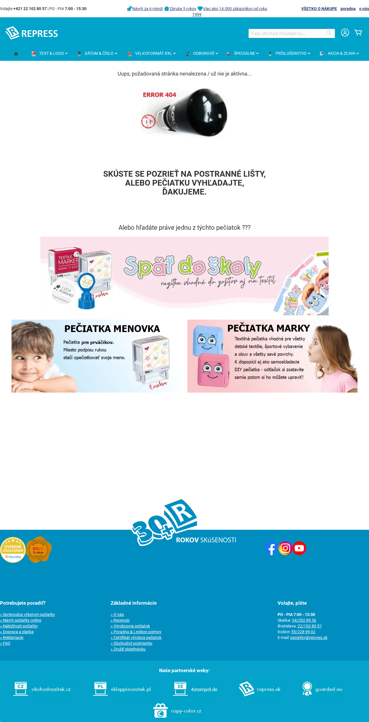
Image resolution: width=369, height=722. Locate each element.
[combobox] (291, 33)
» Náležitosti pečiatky (19, 626)
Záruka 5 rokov (183, 8)
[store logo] (32, 33)
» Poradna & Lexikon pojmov (136, 631)
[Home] (16, 54)
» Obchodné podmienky (132, 643)
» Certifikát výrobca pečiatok (136, 637)
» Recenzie (120, 620)
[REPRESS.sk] (259, 697)
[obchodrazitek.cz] (42, 697)
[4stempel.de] (195, 697)
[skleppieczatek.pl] (121, 697)
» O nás (117, 614)
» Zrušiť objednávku (128, 649)
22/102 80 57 (310, 626)
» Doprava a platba (17, 631)
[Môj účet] (345, 33)
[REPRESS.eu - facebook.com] (271, 553)
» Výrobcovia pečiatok (130, 626)
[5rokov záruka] (39, 561)
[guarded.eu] (322, 697)
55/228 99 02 (303, 631)
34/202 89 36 (304, 620)
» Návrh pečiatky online (20, 620)
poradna (348, 8)
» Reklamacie (11, 637)
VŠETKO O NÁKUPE (319, 8)
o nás (364, 8)
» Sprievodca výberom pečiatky (27, 614)
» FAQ (5, 643)
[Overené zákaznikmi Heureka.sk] (13, 561)
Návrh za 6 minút (147, 8)
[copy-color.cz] (177, 719)
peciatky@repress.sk (308, 637)
